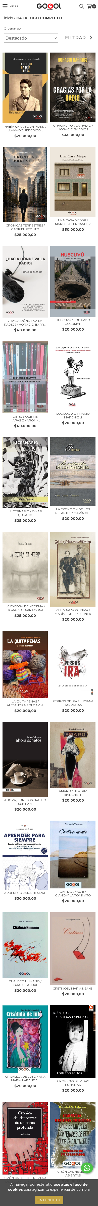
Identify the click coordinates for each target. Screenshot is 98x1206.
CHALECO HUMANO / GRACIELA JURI (25, 983)
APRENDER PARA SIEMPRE (25, 893)
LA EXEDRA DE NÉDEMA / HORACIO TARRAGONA (25, 608)
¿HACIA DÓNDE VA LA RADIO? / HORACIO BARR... (25, 322)
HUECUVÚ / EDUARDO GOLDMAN (73, 322)
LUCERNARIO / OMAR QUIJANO (25, 513)
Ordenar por (13, 28)
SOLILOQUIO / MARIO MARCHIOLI (73, 415)
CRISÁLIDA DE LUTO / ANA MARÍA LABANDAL (25, 1078)
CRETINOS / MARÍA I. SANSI (73, 988)
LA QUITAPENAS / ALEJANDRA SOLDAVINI (25, 703)
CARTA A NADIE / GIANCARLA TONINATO (73, 893)
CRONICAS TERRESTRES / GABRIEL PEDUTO (25, 227)
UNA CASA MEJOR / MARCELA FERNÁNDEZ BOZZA (73, 222)
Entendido (49, 1200)
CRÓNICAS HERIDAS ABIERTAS (72, 1173)
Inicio (8, 18)
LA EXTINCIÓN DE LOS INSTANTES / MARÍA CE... (73, 511)
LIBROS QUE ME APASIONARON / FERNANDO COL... (25, 418)
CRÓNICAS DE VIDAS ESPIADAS (73, 1083)
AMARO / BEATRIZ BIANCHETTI (73, 793)
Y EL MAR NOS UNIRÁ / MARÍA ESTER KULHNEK (73, 612)
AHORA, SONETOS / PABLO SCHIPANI (25, 802)
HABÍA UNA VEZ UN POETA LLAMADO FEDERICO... (25, 128)
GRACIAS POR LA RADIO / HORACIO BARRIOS (73, 127)
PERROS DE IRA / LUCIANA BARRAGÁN (73, 703)
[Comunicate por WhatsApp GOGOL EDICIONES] (87, 1167)
